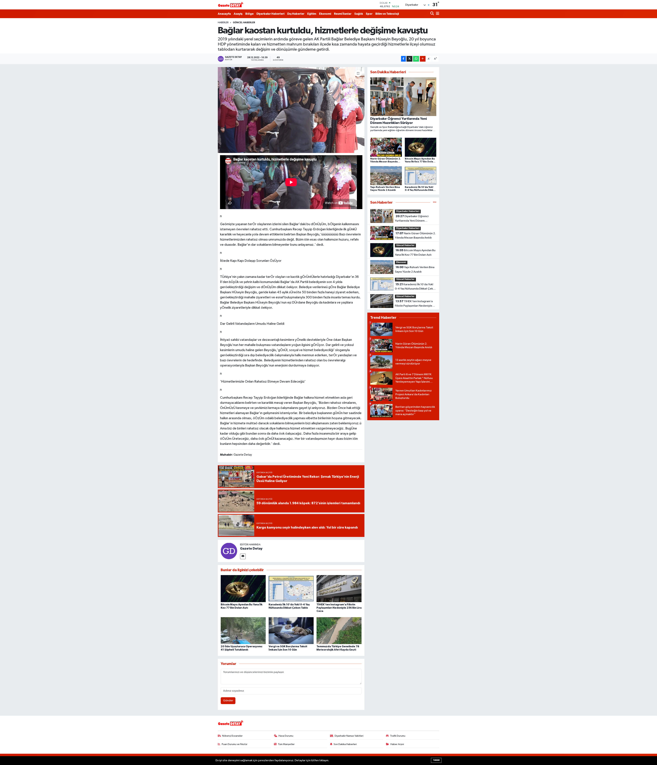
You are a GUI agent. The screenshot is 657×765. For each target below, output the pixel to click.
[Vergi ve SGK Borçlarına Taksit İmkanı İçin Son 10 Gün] (291, 630)
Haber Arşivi (397, 744)
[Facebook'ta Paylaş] (403, 59)
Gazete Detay (251, 548)
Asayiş (238, 13)
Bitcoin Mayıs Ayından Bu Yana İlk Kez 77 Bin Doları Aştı (415, 252)
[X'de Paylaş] (409, 59)
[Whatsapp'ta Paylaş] (416, 59)
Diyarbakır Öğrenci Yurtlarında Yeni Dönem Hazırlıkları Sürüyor (412, 219)
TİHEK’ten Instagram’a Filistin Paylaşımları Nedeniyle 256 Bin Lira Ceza (339, 607)
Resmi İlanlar (342, 13)
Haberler (223, 22)
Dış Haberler (295, 13)
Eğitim (311, 13)
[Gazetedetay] (230, 5)
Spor (369, 13)
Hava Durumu (286, 736)
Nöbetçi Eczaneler (232, 736)
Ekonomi (325, 13)
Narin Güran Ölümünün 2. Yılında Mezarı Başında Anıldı (415, 235)
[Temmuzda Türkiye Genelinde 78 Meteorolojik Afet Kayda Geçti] (339, 630)
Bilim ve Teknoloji (387, 13)
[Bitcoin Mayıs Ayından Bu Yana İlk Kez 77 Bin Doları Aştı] (243, 588)
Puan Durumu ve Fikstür (234, 744)
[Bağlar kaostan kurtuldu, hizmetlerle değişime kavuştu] (291, 110)
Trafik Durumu (397, 736)
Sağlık (358, 13)
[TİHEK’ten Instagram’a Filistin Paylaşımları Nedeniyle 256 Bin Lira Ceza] (339, 588)
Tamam (436, 760)
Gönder (228, 700)
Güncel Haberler (244, 22)
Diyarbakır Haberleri (270, 13)
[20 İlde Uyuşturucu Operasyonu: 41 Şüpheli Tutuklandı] (243, 630)
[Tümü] (434, 202)
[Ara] (432, 13)
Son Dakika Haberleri (345, 744)
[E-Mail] (243, 556)
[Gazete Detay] (229, 550)
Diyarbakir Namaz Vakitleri (349, 736)
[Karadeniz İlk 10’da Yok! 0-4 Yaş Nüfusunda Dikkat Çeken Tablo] (291, 588)
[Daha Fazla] (423, 59)
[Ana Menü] (437, 13)
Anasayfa (224, 13)
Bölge (249, 13)
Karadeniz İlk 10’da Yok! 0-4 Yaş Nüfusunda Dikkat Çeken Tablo (415, 287)
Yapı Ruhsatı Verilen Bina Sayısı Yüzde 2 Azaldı (414, 269)
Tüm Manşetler (286, 744)
